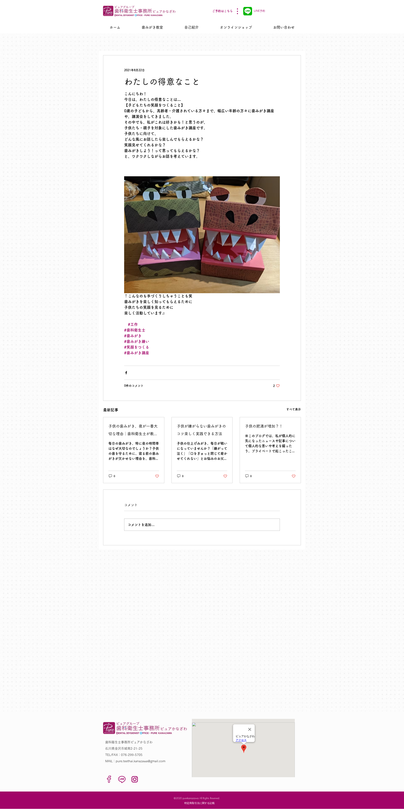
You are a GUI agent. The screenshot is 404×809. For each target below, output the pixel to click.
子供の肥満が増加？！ (264, 426)
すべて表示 (293, 409)
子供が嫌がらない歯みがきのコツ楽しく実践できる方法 (201, 430)
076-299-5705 (131, 754)
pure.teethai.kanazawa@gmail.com (140, 761)
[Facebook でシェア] (126, 373)
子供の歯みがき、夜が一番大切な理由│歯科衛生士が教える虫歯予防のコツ (133, 430)
